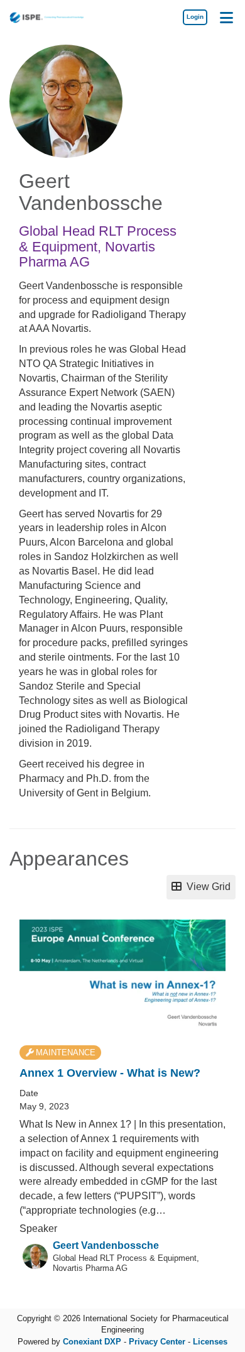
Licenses (210, 1341)
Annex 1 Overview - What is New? (109, 1073)
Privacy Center (157, 1341)
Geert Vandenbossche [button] (106, 1245)
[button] (226, 17)
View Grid (206, 886)
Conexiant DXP (92, 1341)
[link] (194, 17)
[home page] (47, 17)
